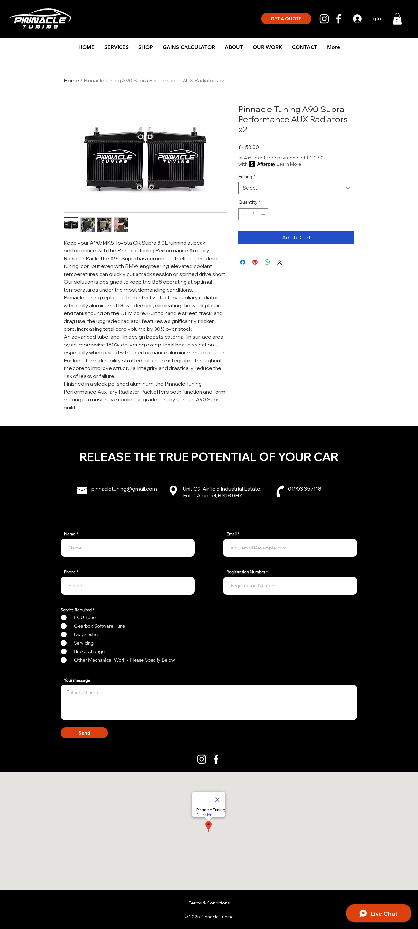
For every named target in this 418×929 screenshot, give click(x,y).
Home (71, 80)
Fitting (246, 176)
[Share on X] (280, 262)
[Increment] (263, 214)
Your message (77, 680)
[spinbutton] (253, 214)
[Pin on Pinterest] (255, 262)
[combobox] (296, 188)
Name (69, 534)
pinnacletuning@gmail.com (124, 488)
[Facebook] (338, 19)
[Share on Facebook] (243, 262)
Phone (70, 572)
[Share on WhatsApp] (267, 262)
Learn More (289, 164)
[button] (397, 19)
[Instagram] (324, 19)
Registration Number (245, 572)
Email (231, 534)
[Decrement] (243, 214)
